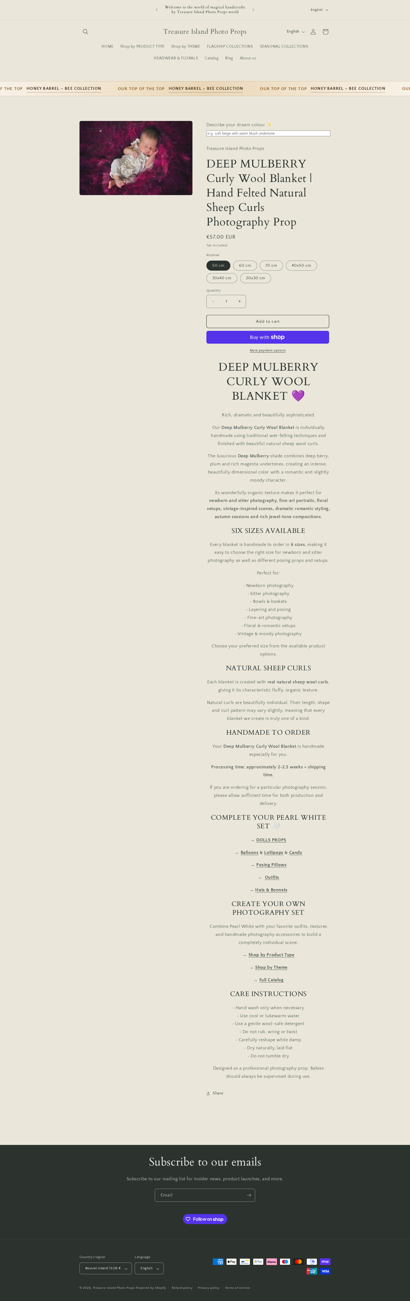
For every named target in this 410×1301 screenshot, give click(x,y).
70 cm (271, 265)
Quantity (213, 290)
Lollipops (273, 852)
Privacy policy (209, 1288)
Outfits (272, 877)
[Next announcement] (253, 9)
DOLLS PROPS (271, 839)
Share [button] (218, 1093)
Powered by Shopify (151, 1288)
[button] (85, 32)
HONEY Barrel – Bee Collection (49, 88)
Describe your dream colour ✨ (239, 124)
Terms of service (237, 1288)
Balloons (250, 852)
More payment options (268, 350)
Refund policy (182, 1288)
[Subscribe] (249, 1195)
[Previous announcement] (157, 9)
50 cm (218, 265)
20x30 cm (255, 278)
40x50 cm (301, 265)
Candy (295, 852)
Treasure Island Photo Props (114, 1288)
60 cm (245, 265)
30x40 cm (221, 278)
